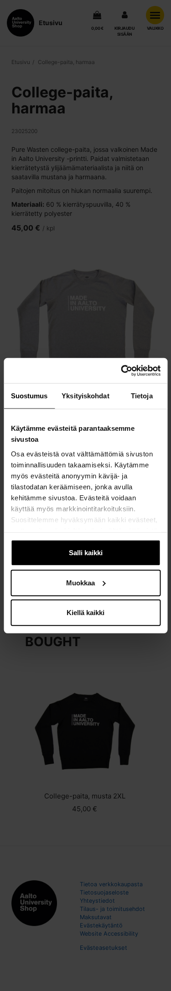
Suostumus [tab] (29, 396)
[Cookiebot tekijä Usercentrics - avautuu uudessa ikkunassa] (122, 370)
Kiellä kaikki (85, 612)
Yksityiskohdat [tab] (85, 396)
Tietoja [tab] (142, 396)
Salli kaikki (86, 553)
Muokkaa (80, 582)
